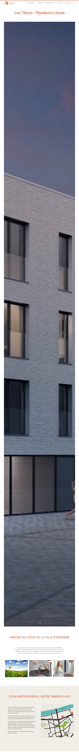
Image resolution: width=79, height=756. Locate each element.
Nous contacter (69, 2)
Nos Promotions (50, 2)
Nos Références (31, 2)
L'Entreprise (40, 2)
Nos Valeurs (60, 2)
